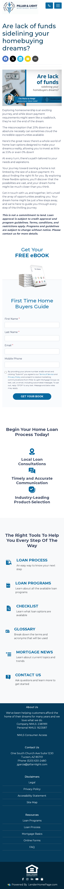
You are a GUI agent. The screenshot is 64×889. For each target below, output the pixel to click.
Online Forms (32, 840)
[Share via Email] (28, 59)
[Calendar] (42, 879)
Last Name (12, 332)
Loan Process (32, 827)
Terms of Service (46, 374)
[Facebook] (23, 879)
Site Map (32, 802)
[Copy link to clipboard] (35, 59)
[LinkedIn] (32, 879)
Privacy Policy (14, 377)
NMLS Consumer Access (32, 735)
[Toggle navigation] (58, 5)
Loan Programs (32, 820)
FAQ (32, 847)
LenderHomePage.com (42, 884)
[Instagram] (27, 879)
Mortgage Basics (32, 833)
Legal (32, 782)
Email (9, 345)
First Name (12, 318)
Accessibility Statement (32, 795)
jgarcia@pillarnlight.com (32, 764)
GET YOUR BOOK (32, 396)
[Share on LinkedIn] (20, 59)
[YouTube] (37, 879)
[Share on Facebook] (5, 59)
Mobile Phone (13, 358)
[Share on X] (13, 59)
